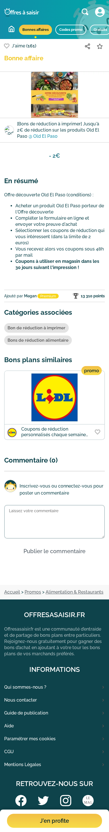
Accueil (11, 29)
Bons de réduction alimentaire (38, 340)
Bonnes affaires (35, 29)
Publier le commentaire (54, 551)
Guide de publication (26, 713)
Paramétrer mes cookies (30, 738)
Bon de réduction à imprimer (36, 327)
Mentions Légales (22, 764)
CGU (9, 751)
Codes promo (70, 29)
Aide (9, 725)
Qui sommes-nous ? (25, 687)
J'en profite (54, 820)
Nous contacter (20, 700)
